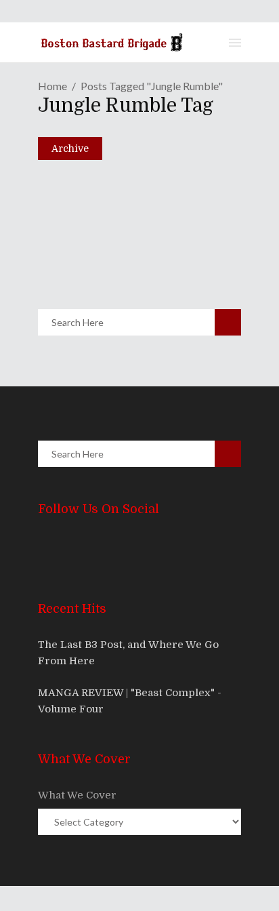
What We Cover (77, 795)
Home (52, 85)
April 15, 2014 (89, 234)
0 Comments (136, 263)
